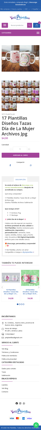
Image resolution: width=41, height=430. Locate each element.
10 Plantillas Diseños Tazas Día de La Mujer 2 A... (10, 292)
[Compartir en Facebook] (10, 165)
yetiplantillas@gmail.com (13, 337)
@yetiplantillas (28, 252)
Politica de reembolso (9, 356)
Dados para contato (9, 369)
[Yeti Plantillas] (20, 17)
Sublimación (6, 375)
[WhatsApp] (24, 403)
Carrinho (5, 385)
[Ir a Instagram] (20, 403)
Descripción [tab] (20, 179)
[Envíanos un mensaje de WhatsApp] (36, 425)
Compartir (20, 162)
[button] (27, 9)
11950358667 (10, 334)
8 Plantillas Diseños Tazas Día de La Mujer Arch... (30, 292)
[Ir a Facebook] (17, 403)
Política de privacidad (9, 359)
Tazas (4, 372)
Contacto (5, 392)
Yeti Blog (5, 349)
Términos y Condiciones (10, 352)
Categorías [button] (6, 33)
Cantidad (5, 145)
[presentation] (3, 58)
